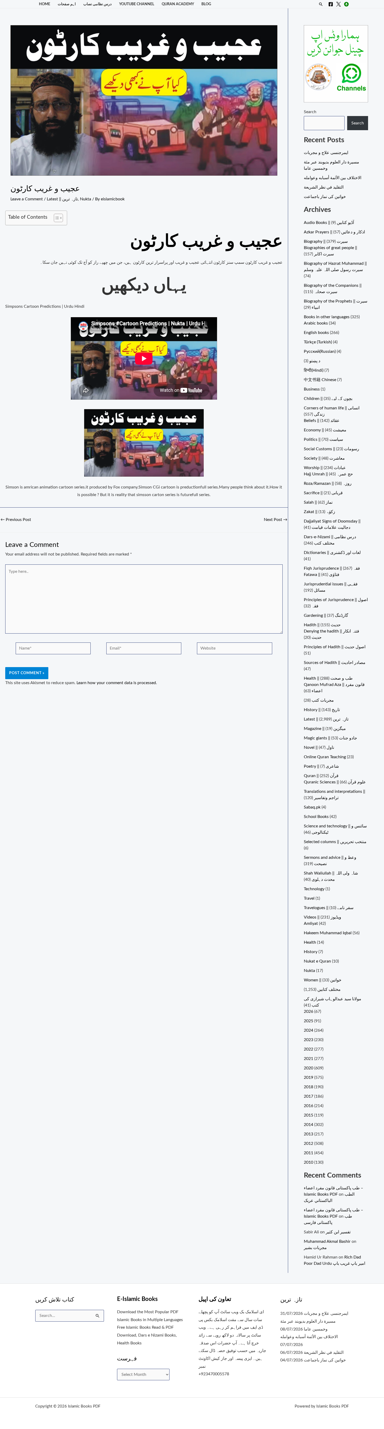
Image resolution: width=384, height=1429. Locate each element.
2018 (308, 1087)
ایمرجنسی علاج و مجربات (326, 153)
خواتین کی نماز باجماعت (325, 197)
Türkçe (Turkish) (318, 342)
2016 (308, 1106)
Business (312, 389)
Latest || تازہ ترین (62, 199)
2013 (308, 1134)
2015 (308, 1115)
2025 (308, 1021)
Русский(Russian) (320, 351)
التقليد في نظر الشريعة (324, 187)
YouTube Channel (136, 4)
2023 (308, 1040)
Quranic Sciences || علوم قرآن (335, 782)
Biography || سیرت (326, 241)
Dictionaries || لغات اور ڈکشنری (332, 553)
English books (316, 333)
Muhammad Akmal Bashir (327, 1241)
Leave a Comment (26, 199)
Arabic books (316, 323)
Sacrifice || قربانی (323, 493)
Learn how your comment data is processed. (117, 683)
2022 (308, 1049)
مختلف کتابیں (329, 989)
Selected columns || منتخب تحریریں (335, 842)
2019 (308, 1077)
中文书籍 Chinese (320, 380)
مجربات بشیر (315, 1248)
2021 (308, 1059)
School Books (316, 817)
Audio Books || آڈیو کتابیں (329, 223)
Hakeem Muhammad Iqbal (328, 933)
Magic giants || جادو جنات (330, 738)
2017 (308, 1096)
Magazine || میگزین (325, 729)
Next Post (275, 520)
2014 (308, 1125)
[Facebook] (330, 4)
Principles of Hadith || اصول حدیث (334, 647)
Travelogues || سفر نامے (328, 908)
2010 (308, 1162)
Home (44, 4)
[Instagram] (346, 4)
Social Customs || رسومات (331, 449)
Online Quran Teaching (325, 757)
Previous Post (16, 520)
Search (310, 112)
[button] (320, 4)
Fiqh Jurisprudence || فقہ (332, 568)
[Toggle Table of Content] (56, 217)
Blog (206, 4)
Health (310, 942)
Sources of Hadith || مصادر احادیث (334, 663)
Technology (314, 889)
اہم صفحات (67, 4)
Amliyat (311, 923)
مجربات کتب (323, 700)
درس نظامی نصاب (97, 4)
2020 (308, 1068)
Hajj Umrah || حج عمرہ (328, 474)
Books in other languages (327, 317)
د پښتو (314, 361)
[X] (338, 4)
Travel (309, 898)
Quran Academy (178, 4)
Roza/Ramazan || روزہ (328, 483)
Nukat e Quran (317, 961)
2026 (308, 1011)
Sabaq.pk (312, 807)
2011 (308, 1153)
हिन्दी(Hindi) (313, 370)
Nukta (85, 199)
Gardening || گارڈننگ (326, 615)
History (310, 952)
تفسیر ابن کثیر (338, 1232)
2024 (308, 1030)
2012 (308, 1143)
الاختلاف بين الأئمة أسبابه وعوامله (332, 178)
